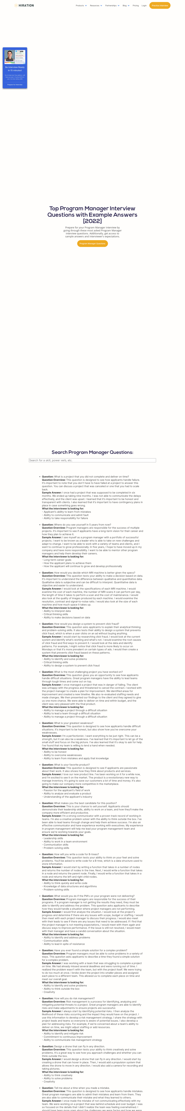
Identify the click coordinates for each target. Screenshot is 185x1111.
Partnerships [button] (110, 5)
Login (144, 5)
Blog (125, 5)
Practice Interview (160, 5)
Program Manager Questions (92, 243)
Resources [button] (94, 5)
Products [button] (80, 5)
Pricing (136, 5)
